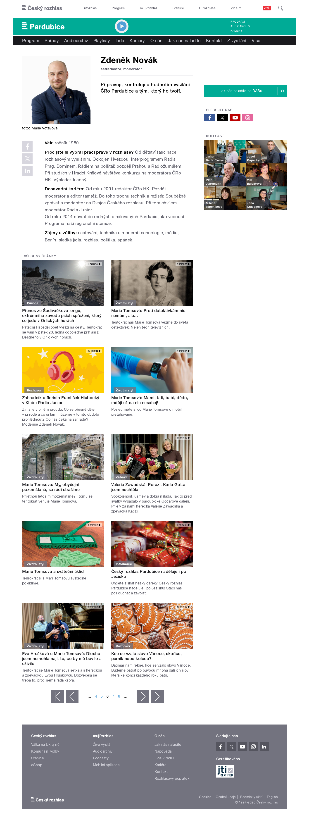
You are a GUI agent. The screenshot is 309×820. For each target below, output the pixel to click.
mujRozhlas (148, 8)
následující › (143, 696)
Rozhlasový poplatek (171, 778)
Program (118, 8)
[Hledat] (281, 8)
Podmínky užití (251, 797)
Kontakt (214, 40)
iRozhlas (90, 8)
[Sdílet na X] (27, 158)
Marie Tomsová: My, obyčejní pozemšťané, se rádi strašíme (51, 487)
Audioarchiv (240, 26)
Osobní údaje (226, 797)
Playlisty (101, 40)
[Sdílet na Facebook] (27, 146)
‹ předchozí (72, 696)
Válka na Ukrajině (45, 744)
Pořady (52, 40)
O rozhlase (207, 8)
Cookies (205, 797)
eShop (36, 765)
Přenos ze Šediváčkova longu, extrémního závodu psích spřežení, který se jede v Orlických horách (62, 315)
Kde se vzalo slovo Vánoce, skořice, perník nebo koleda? (146, 656)
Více (258, 40)
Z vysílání (236, 40)
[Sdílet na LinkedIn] (27, 171)
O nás (156, 40)
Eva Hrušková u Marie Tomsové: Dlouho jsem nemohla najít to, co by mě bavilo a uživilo (62, 658)
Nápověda (163, 751)
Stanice (178, 8)
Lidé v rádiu (164, 758)
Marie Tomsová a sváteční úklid (53, 571)
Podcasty (101, 758)
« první (57, 696)
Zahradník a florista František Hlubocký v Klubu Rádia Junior (60, 400)
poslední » (157, 696)
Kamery (236, 30)
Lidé (120, 40)
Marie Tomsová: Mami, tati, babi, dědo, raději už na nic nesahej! (149, 400)
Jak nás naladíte (184, 40)
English (272, 797)
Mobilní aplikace (106, 765)
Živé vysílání (103, 744)
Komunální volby (45, 751)
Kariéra (160, 765)
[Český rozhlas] (42, 8)
